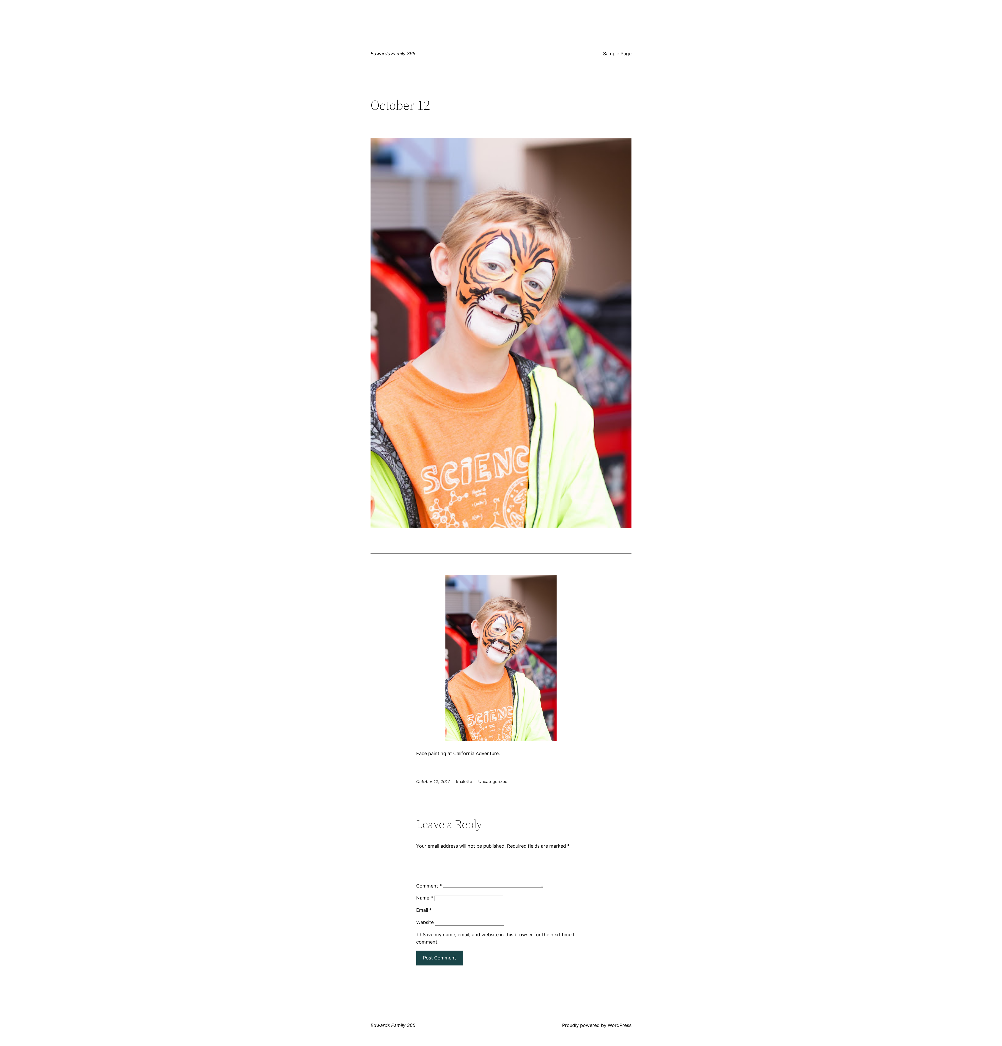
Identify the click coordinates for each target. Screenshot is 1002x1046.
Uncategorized (493, 781)
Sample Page (617, 53)
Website (425, 922)
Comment (429, 886)
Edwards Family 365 (393, 53)
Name (424, 898)
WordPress (619, 1025)
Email (424, 910)
